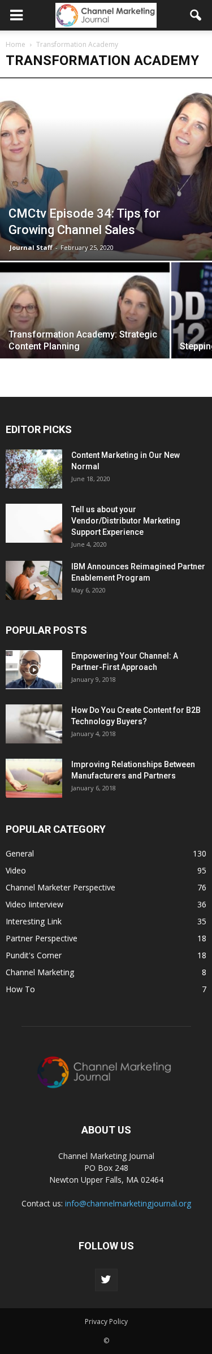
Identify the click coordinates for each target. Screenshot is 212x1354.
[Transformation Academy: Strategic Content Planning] (85, 325)
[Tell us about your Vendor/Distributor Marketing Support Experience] (34, 523)
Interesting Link (34, 921)
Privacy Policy (106, 1321)
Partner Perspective (41, 938)
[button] (196, 15)
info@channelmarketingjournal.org (128, 1203)
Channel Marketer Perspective (60, 887)
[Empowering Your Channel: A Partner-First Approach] (34, 669)
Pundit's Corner (34, 955)
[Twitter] (106, 1280)
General (20, 853)
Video (16, 870)
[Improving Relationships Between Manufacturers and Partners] (34, 778)
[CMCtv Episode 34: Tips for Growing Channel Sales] (106, 169)
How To (20, 989)
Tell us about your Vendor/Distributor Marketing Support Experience (125, 521)
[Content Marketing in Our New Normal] (34, 468)
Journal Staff (31, 247)
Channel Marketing (40, 972)
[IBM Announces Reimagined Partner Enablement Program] (34, 580)
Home (15, 44)
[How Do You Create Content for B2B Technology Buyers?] (34, 723)
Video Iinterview (34, 904)
